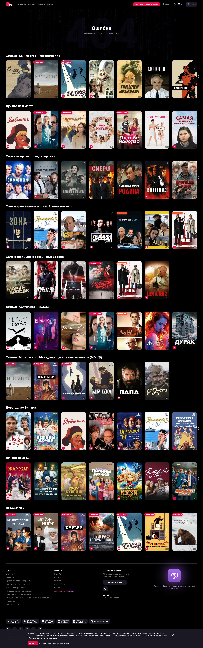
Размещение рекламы (15, 587)
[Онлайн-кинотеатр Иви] (10, 4)
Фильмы (57, 577)
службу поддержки (61, 643)
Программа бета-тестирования (19, 581)
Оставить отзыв (12, 605)
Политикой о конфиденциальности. (43, 638)
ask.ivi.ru (107, 595)
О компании (11, 574)
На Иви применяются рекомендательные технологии (28, 598)
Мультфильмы (60, 584)
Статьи (57, 587)
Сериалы (58, 581)
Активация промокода (64, 591)
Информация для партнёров (18, 584)
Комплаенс (10, 601)
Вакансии (10, 577)
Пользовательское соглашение (19, 591)
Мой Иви (58, 574)
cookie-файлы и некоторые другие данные (122, 633)
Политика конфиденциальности (19, 594)
